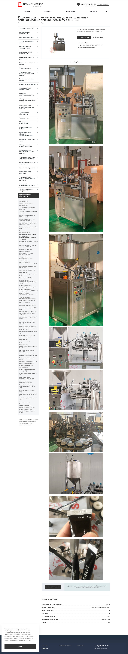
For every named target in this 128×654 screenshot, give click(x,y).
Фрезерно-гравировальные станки (26, 94)
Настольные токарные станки (26, 79)
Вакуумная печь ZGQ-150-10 (27, 270)
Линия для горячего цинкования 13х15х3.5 (28, 212)
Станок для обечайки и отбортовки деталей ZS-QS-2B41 (28, 286)
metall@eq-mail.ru (102, 648)
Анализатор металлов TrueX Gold (27, 391)
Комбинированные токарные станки (25, 47)
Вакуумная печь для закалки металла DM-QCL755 (27, 336)
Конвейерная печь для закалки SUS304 (27, 317)
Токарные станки (24, 118)
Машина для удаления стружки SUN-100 (28, 398)
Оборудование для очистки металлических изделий (26, 73)
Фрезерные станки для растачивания (26, 58)
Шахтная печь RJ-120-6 (25, 249)
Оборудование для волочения (25, 172)
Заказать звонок (103, 4)
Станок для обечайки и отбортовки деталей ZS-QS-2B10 (28, 290)
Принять (20, 646)
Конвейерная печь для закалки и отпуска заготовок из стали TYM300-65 (28, 313)
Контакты (93, 11)
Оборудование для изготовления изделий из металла (27, 100)
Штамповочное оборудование (24, 122)
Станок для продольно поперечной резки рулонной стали (27, 411)
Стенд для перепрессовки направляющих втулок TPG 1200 (28, 354)
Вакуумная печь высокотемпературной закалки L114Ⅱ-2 (28, 341)
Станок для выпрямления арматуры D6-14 (26, 204)
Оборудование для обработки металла (25, 145)
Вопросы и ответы (65, 645)
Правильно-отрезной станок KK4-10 (28, 242)
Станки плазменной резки (27, 84)
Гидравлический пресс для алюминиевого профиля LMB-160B (27, 386)
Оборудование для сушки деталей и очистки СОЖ (27, 157)
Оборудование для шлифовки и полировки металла (26, 107)
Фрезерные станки (25, 68)
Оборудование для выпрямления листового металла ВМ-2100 (26, 258)
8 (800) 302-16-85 (88, 4)
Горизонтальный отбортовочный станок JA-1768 (28, 294)
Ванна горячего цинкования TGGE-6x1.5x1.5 (27, 216)
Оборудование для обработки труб (25, 88)
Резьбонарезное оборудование (24, 32)
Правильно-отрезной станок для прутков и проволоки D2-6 (28, 362)
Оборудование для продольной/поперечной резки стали (27, 178)
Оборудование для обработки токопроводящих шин (26, 134)
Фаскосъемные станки (26, 37)
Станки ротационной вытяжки (25, 128)
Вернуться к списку (26, 628)
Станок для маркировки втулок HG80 (28, 402)
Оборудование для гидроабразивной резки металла (26, 151)
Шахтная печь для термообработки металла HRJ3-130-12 (28, 282)
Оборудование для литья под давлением (27, 163)
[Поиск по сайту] (106, 11)
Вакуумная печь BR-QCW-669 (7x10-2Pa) (27, 351)
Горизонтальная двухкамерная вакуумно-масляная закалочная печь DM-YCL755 (28, 328)
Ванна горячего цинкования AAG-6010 (28, 227)
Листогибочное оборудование (24, 113)
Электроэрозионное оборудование (25, 52)
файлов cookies (16, 631)
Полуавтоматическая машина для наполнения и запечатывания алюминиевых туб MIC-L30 (27, 237)
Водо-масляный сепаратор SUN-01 (28, 394)
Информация (71, 11)
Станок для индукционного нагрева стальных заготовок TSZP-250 (27, 322)
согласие (25, 629)
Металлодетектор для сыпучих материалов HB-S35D (28, 246)
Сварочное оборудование (27, 168)
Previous (47, 42)
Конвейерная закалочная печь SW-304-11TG (27, 267)
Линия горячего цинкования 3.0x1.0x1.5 (27, 208)
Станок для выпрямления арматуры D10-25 (26, 200)
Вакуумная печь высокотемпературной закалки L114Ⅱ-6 (28, 274)
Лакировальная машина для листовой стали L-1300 (27, 220)
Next (71, 42)
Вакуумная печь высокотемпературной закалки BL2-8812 (28, 346)
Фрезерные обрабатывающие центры (27, 184)
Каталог (27, 11)
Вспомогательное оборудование (25, 195)
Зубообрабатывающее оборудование (26, 190)
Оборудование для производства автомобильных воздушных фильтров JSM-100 (27, 304)
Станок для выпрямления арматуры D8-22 (26, 366)
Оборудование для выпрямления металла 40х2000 (28, 263)
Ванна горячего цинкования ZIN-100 (28, 332)
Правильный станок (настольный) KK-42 (24, 231)
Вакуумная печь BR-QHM (26, 277)
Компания (47, 11)
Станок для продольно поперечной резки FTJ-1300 (27, 406)
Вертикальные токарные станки (27, 63)
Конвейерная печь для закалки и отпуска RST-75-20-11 (28, 223)
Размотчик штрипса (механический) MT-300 (25, 381)
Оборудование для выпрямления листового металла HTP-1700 (26, 253)
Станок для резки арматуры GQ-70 (28, 374)
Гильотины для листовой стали (27, 140)
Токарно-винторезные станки (26, 42)
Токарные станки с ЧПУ (26, 28)
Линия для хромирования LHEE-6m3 (28, 308)
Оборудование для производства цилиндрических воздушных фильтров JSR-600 (27, 298)
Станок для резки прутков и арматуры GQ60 (27, 370)
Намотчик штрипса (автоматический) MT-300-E (27, 378)
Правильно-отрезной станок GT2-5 (27, 358)
